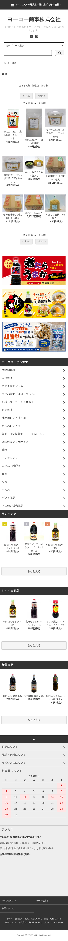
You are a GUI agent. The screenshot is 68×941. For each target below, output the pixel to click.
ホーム (6, 63)
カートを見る (42, 900)
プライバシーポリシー (53, 922)
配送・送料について (52, 919)
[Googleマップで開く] (34, 877)
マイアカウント (9, 900)
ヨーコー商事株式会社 (34, 19)
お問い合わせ (8, 908)
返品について (10, 922)
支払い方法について (33, 919)
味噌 (14, 63)
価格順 (35, 85)
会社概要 (18, 919)
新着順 (44, 85)
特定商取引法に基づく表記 (30, 922)
